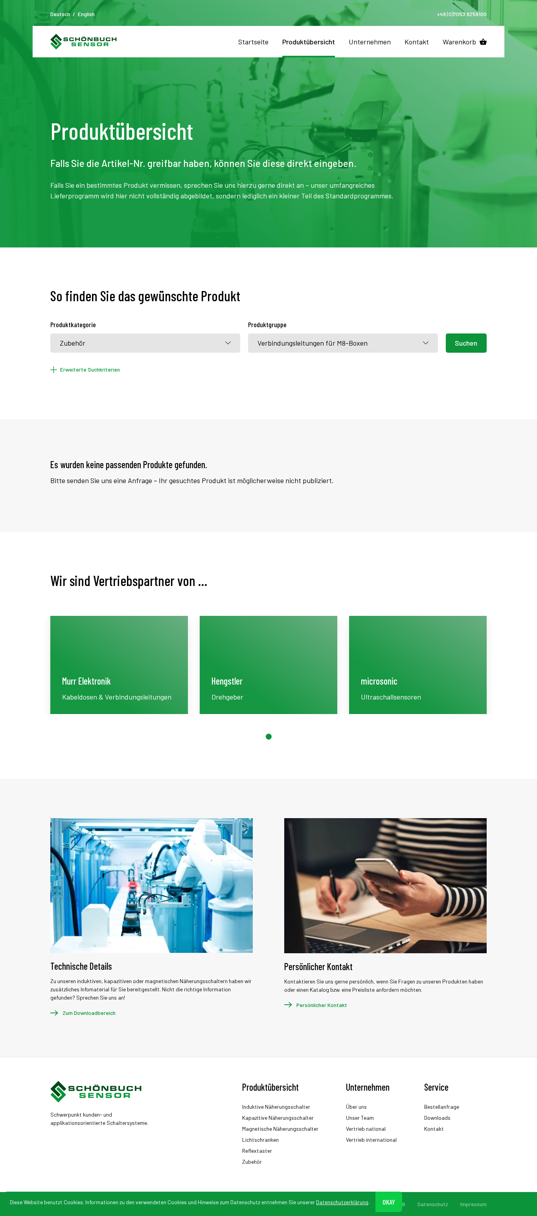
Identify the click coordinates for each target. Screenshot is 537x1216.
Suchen (466, 343)
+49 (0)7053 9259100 (462, 14)
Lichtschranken (260, 1139)
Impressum (473, 1204)
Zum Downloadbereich (89, 1012)
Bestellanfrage (441, 1106)
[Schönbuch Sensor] (84, 41)
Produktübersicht (308, 41)
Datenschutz (432, 1204)
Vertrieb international (371, 1139)
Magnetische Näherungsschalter (280, 1128)
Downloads (437, 1117)
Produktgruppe (267, 324)
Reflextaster (257, 1150)
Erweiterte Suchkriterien (90, 369)
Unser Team (360, 1117)
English (86, 14)
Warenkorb (459, 41)
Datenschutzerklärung (342, 1201)
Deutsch (60, 14)
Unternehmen (370, 41)
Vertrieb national (366, 1128)
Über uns (356, 1106)
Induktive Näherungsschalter (276, 1106)
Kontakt (417, 41)
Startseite (253, 41)
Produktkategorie (73, 324)
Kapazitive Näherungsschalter (278, 1117)
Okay (389, 1201)
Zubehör (252, 1161)
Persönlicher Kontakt (321, 1005)
